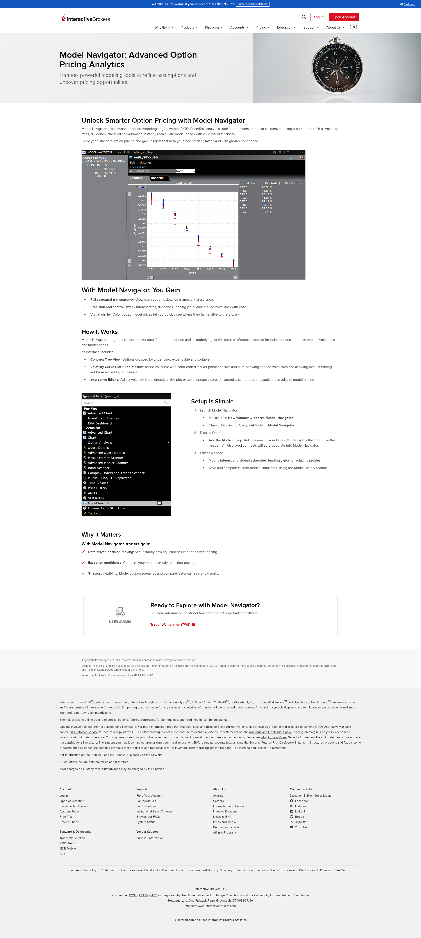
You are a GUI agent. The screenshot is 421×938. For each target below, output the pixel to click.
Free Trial (66, 817)
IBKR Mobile (68, 848)
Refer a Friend (69, 822)
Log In (318, 17)
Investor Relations (225, 811)
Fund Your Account (149, 796)
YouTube (300, 827)
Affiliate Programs (225, 832)
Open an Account (72, 801)
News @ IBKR (222, 817)
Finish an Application (74, 806)
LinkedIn (300, 811)
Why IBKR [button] (162, 27)
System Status (145, 822)
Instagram (301, 806)
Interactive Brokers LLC (210, 889)
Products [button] (187, 27)
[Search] (304, 17)
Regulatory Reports (226, 827)
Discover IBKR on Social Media (310, 796)
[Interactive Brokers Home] (86, 17)
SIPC (150, 675)
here (140, 670)
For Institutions (146, 806)
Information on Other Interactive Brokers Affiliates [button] (212, 920)
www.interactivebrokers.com (217, 906)
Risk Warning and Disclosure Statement (259, 748)
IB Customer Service (84, 732)
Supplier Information (150, 838)
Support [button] (309, 27)
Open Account (344, 17)
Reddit (299, 817)
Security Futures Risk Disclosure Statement (279, 742)
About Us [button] (333, 27)
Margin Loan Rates (274, 737)
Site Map (340, 870)
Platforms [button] (212, 27)
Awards (218, 796)
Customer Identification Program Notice (156, 870)
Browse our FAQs (148, 817)
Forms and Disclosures (299, 870)
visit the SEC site (151, 755)
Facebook (301, 801)
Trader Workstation (72, 838)
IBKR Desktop (69, 843)
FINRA (142, 675)
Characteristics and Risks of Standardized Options (213, 727)
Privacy (325, 870)
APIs (63, 854)
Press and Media (224, 822)
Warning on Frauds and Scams (258, 870)
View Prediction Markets (252, 4)
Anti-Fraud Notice (113, 870)
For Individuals (146, 801)
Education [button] (285, 27)
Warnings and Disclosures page (270, 732)
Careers (218, 801)
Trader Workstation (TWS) (170, 624)
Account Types (70, 811)
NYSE (133, 675)
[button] (353, 28)
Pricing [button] (261, 27)
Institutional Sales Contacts (154, 811)
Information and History (229, 806)
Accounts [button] (237, 27)
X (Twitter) (301, 822)
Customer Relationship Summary (210, 870)
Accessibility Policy (83, 870)
